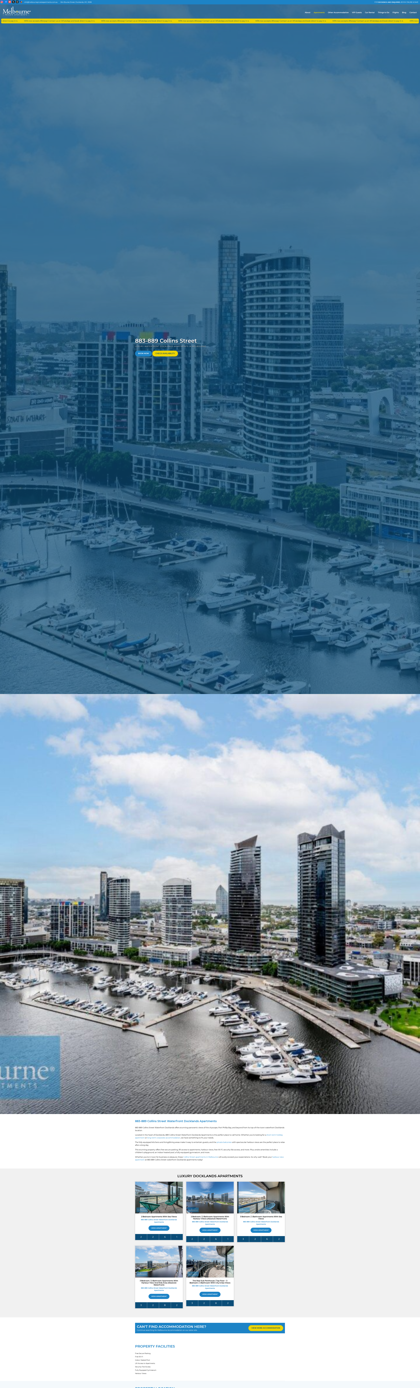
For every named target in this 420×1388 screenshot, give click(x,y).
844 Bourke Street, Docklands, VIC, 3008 (76, 2)
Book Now (143, 353)
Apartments (319, 12)
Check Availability (165, 353)
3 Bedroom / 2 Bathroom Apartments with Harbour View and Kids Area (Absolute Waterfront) (159, 1283)
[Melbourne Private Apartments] (17, 11)
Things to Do (383, 12)
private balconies (224, 1142)
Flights (396, 12)
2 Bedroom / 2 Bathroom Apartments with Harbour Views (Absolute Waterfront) (210, 1218)
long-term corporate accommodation (163, 1138)
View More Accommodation (265, 1328)
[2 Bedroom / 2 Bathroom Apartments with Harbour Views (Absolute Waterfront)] (210, 1197)
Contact (413, 12)
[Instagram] (2, 2)
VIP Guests (357, 12)
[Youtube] (10, 2)
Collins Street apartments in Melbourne (200, 1157)
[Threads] (17, 2)
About (307, 12)
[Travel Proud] (21, 2)
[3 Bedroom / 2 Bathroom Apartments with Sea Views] (261, 1197)
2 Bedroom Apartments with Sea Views (159, 1217)
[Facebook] (6, 2)
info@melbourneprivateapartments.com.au (41, 2)
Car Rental (370, 12)
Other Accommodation (338, 12)
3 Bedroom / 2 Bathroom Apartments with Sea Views (261, 1218)
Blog (404, 12)
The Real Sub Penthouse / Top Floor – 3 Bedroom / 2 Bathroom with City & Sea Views (210, 1282)
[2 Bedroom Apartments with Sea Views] (159, 1197)
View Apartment (159, 1228)
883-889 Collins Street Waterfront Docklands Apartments (159, 1221)
